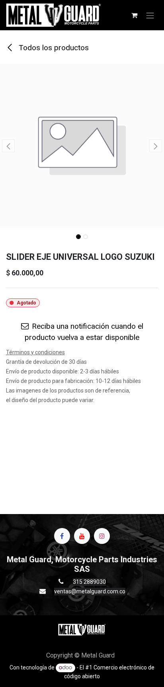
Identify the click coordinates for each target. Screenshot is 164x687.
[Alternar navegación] (150, 15)
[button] (8, 145)
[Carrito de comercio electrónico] (134, 15)
